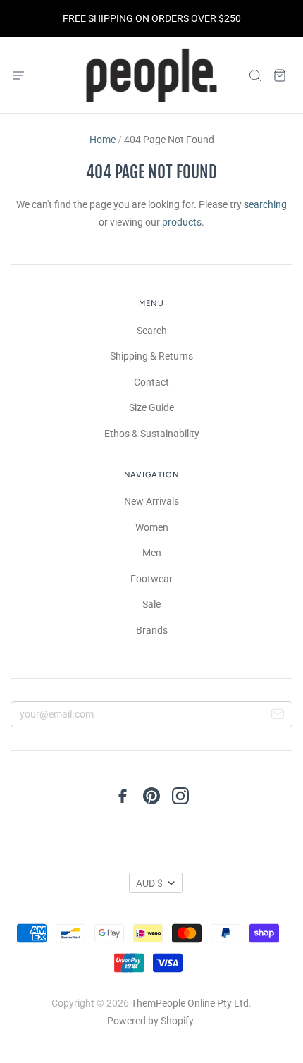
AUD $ (149, 883)
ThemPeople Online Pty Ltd (190, 1003)
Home (102, 139)
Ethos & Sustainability (151, 433)
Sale (151, 604)
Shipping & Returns (151, 356)
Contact (151, 382)
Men (151, 552)
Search (152, 330)
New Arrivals (151, 501)
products (182, 222)
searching (265, 204)
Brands (152, 630)
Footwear (151, 578)
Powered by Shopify (150, 1020)
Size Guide (151, 407)
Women (151, 527)
